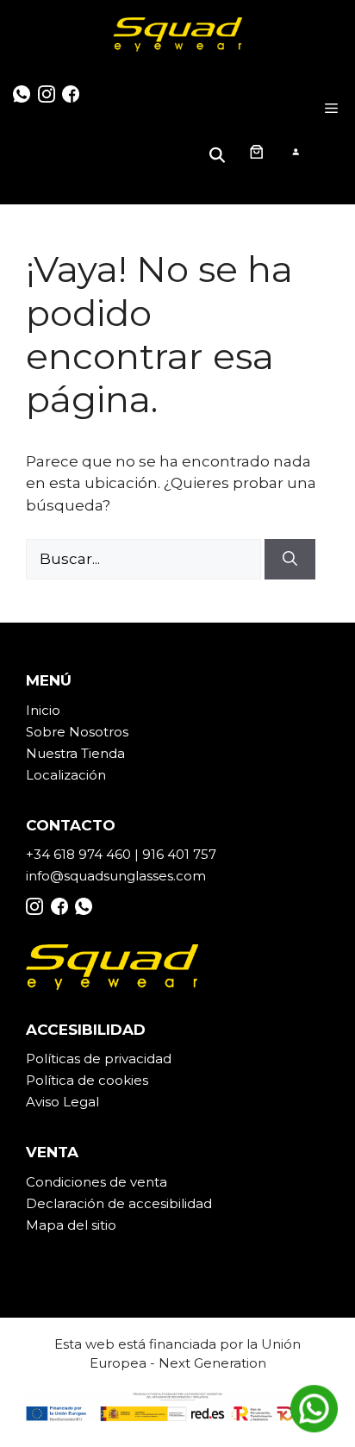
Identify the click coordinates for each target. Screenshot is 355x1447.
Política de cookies (87, 1080)
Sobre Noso (64, 732)
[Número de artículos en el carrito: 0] (256, 151)
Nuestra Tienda (75, 753)
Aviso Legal (62, 1101)
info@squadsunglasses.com (116, 876)
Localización (66, 775)
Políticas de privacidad (98, 1058)
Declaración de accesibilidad (119, 1203)
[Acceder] (295, 151)
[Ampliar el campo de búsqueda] (219, 151)
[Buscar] (290, 559)
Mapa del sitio (71, 1225)
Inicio (43, 710)
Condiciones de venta (96, 1182)
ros (118, 732)
